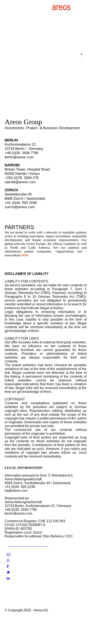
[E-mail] (8, 554)
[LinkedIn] (8, 578)
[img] (61, 7)
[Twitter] (8, 572)
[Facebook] (8, 566)
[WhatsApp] (8, 560)
